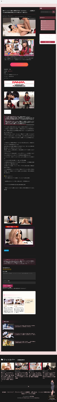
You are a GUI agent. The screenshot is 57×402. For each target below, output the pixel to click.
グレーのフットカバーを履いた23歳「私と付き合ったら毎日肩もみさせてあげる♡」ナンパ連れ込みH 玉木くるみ (25, 326)
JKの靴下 (44, 29)
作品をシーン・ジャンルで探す (28, 393)
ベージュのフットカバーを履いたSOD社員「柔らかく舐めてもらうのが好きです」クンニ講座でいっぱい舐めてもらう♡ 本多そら (25, 334)
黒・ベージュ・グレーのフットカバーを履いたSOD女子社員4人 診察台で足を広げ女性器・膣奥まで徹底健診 (35, 374)
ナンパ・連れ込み (15, 16)
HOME (3, 1)
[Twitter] (6, 250)
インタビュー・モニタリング (8, 16)
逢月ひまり (10, 71)
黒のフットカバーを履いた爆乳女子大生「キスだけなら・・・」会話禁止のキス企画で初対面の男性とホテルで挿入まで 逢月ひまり (27, 2)
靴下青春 (32, 396)
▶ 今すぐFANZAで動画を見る (19, 64)
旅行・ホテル (24, 16)
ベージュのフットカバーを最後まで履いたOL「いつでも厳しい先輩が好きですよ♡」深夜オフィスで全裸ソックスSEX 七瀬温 (21, 375)
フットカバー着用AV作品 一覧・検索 (46, 392)
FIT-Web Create (25, 397)
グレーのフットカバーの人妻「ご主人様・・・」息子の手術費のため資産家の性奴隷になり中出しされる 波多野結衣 (25, 342)
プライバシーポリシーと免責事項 (22, 392)
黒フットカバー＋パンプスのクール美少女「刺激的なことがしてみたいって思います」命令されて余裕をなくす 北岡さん (49, 375)
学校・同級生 (20, 16)
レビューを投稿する (8, 285)
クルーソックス (44, 27)
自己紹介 (4, 392)
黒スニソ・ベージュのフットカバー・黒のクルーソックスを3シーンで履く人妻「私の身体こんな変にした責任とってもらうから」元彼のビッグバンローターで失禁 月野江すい (7, 376)
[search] (53, 12)
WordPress (37, 397)
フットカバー (8, 1)
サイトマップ (10, 392)
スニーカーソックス (45, 25)
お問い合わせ (34, 392)
